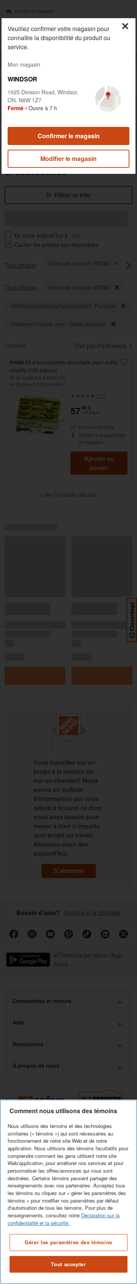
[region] (68, 1192)
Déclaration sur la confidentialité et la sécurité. (63, 1219)
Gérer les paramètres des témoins (68, 1242)
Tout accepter (68, 1264)
